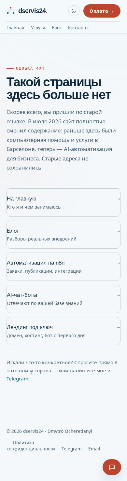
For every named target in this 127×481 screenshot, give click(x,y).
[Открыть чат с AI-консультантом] (112, 467)
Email (94, 449)
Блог (57, 28)
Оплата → (102, 11)
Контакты (78, 28)
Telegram (17, 378)
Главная (15, 28)
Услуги (38, 28)
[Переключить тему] (73, 10)
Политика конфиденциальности (31, 445)
